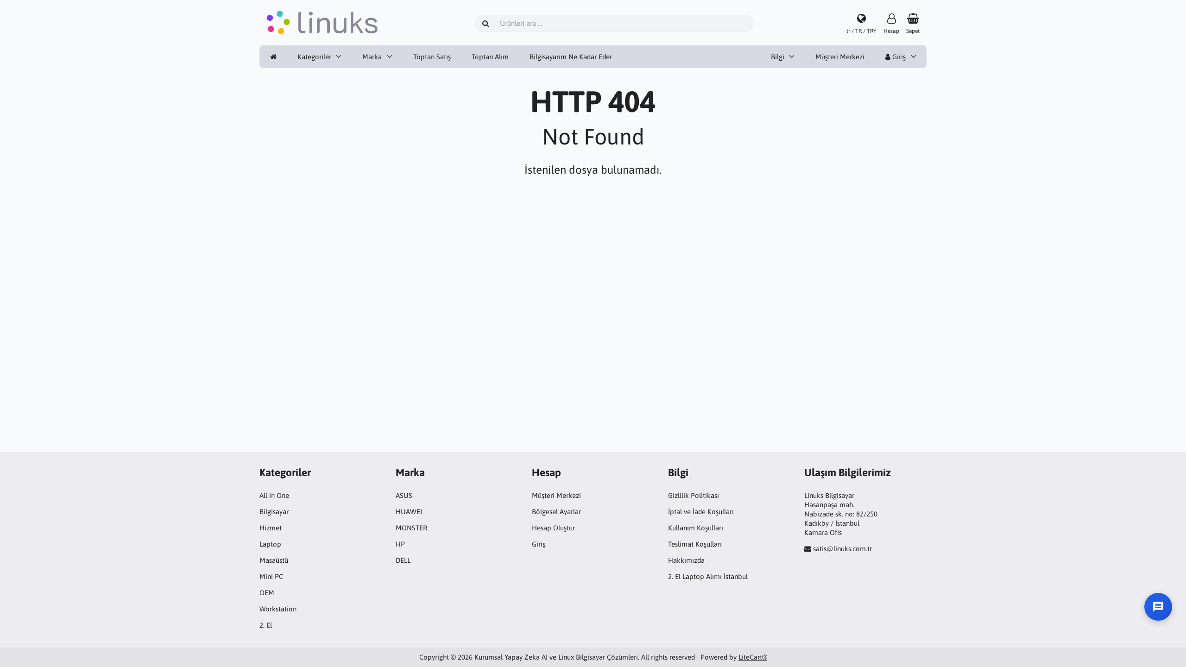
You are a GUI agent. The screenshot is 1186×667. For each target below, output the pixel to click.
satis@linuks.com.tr (842, 549)
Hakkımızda (686, 560)
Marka (372, 57)
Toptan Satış (432, 57)
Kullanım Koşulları (695, 528)
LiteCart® (752, 657)
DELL (403, 560)
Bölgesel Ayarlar (556, 512)
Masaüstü (273, 560)
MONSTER (411, 528)
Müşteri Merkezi (839, 57)
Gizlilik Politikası (693, 495)
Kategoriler (314, 57)
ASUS (404, 495)
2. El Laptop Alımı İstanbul (708, 576)
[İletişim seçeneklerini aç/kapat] (1158, 607)
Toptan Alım (490, 57)
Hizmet (270, 528)
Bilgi (777, 57)
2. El (265, 625)
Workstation (277, 609)
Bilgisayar (274, 512)
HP (400, 544)
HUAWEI (409, 512)
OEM (266, 593)
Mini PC (271, 576)
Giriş (898, 57)
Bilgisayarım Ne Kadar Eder (571, 57)
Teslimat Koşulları (695, 544)
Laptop (270, 544)
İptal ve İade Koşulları (701, 512)
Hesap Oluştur (553, 528)
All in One (274, 495)
